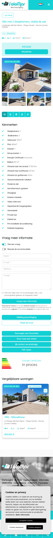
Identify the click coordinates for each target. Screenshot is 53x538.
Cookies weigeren (34, 527)
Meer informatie (22, 515)
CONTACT (32, 483)
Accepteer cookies (26, 520)
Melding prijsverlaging (26, 317)
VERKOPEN (7, 483)
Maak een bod (26, 323)
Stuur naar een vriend (26, 339)
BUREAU (18, 480)
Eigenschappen (31, 480)
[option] (26, 75)
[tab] (5, 114)
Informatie (44, 480)
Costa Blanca (20, 483)
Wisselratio (27, 51)
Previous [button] (4, 74)
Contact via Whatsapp (27, 344)
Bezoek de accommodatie (19, 249)
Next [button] (48, 74)
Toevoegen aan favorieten (26, 333)
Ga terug (8, 15)
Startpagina (7, 480)
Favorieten (43, 483)
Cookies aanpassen (16, 527)
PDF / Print (26, 350)
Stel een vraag (14, 244)
